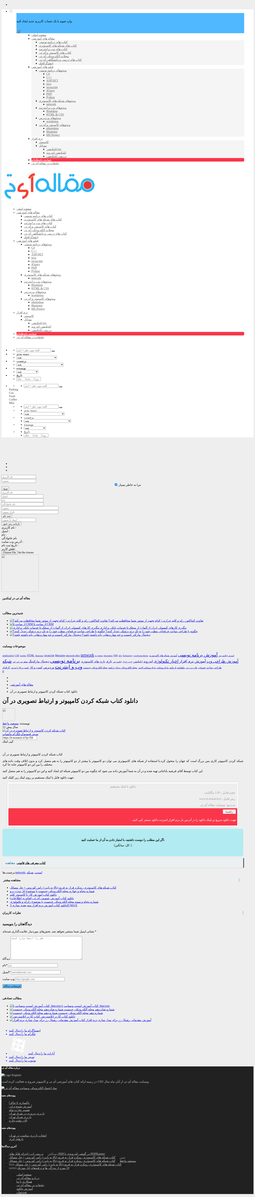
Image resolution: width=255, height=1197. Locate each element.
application (8, 655)
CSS (17, 655)
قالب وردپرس (191, 668)
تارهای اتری (16, 1139)
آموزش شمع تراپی (20, 1106)
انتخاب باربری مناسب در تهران (27, 1135)
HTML (31, 655)
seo (120, 655)
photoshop (108, 655)
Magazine (60, 655)
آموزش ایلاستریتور (226, 656)
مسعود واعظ (128, 1160)
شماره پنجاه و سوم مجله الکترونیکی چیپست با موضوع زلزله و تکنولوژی (54, 901)
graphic (23, 655)
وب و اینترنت (68, 667)
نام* (4, 965)
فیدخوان (21, 1192)
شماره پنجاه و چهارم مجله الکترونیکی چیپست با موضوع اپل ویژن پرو (52, 891)
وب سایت (8, 979)
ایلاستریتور (117, 662)
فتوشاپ (202, 667)
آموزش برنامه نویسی (198, 654)
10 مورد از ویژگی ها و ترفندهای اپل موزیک (43, 1168)
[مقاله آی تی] (50, 202)
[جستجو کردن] (53, 351)
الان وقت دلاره (18, 1120)
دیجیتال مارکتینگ (39, 661)
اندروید (148, 661)
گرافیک (6, 667)
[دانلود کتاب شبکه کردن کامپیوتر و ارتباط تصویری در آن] (34, 730)
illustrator (39, 656)
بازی (109, 661)
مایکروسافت (162, 667)
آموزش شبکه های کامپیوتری (163, 655)
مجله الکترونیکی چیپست (95, 667)
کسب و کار (35, 667)
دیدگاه (6, 958)
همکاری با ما (24, 1181)
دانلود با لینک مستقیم (123, 786)
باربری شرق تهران (20, 1117)
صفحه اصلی (24, 1174)
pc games (99, 655)
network (87, 655)
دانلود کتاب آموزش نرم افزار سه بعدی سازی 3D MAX (43, 905)
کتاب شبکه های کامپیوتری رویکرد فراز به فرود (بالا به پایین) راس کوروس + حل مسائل (63, 887)
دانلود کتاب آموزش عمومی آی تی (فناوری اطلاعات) (42, 898)
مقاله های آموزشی (21, 684)
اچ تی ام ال (127, 662)
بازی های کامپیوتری (93, 661)
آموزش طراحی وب (222, 661)
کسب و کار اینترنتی (19, 667)
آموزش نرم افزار (192, 661)
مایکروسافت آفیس (147, 667)
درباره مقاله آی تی (27, 1178)
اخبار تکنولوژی (166, 661)
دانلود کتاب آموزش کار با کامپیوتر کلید (33, 894)
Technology (128, 655)
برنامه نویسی (65, 661)
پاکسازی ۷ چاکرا (19, 1102)
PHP (115, 655)
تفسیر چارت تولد (19, 1110)
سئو (26, 661)
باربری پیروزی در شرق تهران (27, 1113)
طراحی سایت (214, 667)
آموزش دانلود (24, 1188)
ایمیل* (6, 972)
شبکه (7, 661)
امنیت (38, 872)
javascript (49, 655)
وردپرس (48, 667)
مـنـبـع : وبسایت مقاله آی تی (217, 805)
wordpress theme (141, 656)
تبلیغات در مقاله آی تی (30, 1185)
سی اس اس (17, 662)
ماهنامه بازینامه (177, 667)
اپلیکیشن (138, 661)
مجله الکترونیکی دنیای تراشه (122, 667)
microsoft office (73, 655)
